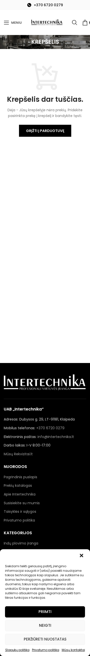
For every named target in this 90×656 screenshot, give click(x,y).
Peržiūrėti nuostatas (45, 639)
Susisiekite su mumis (22, 503)
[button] (82, 556)
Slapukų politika (17, 650)
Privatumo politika (45, 650)
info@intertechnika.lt (56, 436)
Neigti (45, 625)
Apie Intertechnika (20, 494)
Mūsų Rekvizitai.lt (18, 454)
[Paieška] (74, 23)
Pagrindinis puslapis (20, 477)
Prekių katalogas (18, 485)
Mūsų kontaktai (73, 650)
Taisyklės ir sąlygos (20, 511)
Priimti (45, 611)
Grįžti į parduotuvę (45, 130)
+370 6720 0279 (48, 5)
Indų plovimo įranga (21, 543)
